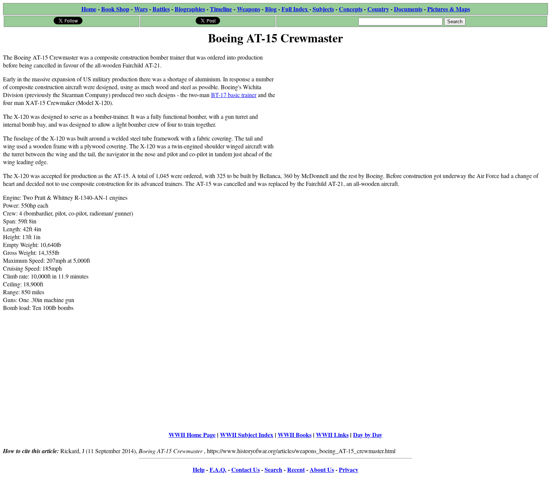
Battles (161, 8)
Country (378, 8)
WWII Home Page (192, 434)
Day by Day (367, 434)
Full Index (295, 8)
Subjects (323, 8)
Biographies (190, 8)
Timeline (221, 8)
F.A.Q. (218, 469)
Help (199, 469)
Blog (271, 8)
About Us (322, 469)
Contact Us (245, 469)
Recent (296, 469)
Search (273, 469)
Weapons (248, 8)
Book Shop (115, 8)
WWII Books (294, 434)
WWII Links (332, 434)
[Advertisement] (412, 100)
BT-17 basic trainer (233, 95)
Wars (141, 8)
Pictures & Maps (448, 8)
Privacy (348, 469)
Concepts (350, 8)
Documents (408, 8)
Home (88, 8)
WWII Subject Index (246, 434)
